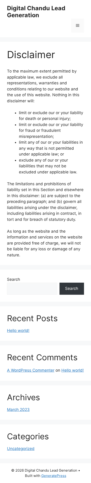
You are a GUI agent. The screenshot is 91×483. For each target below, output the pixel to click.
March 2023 (18, 409)
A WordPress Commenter (30, 370)
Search (13, 279)
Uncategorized (21, 448)
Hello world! (18, 330)
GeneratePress (53, 475)
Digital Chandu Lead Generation (36, 12)
